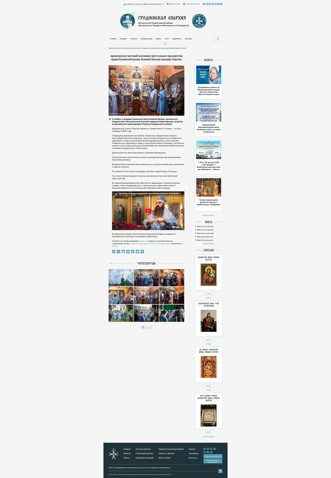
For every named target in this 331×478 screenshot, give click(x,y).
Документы (194, 453)
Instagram (134, 244)
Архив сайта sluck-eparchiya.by (213, 461)
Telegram (142, 241)
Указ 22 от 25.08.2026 (205, 230)
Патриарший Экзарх (144, 453)
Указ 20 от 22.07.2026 (205, 233)
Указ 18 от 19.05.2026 (205, 240)
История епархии (143, 449)
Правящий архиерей (145, 458)
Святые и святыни (166, 453)
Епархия (127, 453)
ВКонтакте (143, 244)
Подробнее (208, 293)
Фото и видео (148, 327)
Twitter (159, 244)
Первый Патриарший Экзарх (171, 449)
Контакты (193, 458)
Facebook (152, 244)
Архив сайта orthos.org (213, 456)
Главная (127, 449)
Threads (167, 244)
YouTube (115, 246)
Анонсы (192, 449)
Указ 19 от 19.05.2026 (205, 236)
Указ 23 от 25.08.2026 (205, 226)
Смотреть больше (208, 215)
